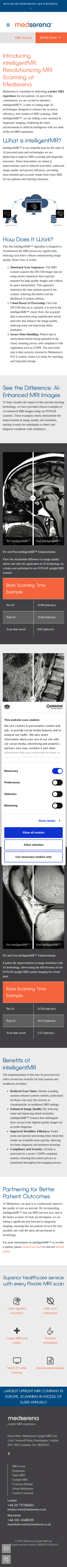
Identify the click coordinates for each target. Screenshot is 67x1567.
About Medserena (22, 1488)
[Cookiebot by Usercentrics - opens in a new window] (47, 707)
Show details (47, 820)
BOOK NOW (50, 37)
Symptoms (18, 1470)
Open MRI (18, 1475)
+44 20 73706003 (20, 1505)
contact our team (32, 1246)
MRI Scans (23, 38)
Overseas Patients (22, 1484)
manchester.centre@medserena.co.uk (29, 1524)
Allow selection (34, 844)
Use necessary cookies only (33, 856)
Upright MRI (20, 1479)
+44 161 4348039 (20, 1520)
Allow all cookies (33, 832)
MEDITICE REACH (48, 1544)
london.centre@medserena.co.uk (26, 1509)
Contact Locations (23, 1493)
